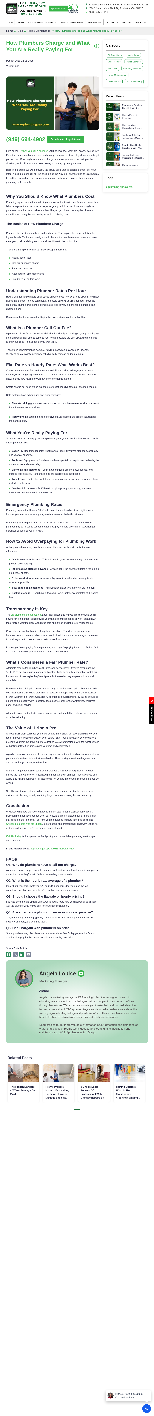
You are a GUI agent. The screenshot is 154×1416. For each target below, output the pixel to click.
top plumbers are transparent (26, 614)
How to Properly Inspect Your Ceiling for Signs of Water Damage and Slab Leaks (57, 1092)
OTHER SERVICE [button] (111, 22)
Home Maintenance (39, 30)
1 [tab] (77, 1109)
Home (9, 30)
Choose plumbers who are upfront (24, 824)
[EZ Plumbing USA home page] (11, 8)
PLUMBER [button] (62, 22)
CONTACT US (140, 22)
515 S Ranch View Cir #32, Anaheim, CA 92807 (116, 8)
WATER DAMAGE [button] (35, 22)
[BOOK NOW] (151, 723)
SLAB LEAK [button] (50, 22)
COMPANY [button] (20, 22)
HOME (10, 22)
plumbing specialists (120, 186)
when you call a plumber (35, 151)
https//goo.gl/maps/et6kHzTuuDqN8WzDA (53, 848)
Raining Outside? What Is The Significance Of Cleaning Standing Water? (127, 1092)
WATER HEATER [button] (76, 22)
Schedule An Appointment (66, 139)
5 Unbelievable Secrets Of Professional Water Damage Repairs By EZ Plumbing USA (92, 1092)
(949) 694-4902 (32, 13)
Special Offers (58, 8)
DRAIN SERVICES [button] (94, 22)
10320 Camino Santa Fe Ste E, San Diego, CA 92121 (118, 4)
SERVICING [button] (126, 22)
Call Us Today (13, 836)
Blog (20, 30)
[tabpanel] (23, 1083)
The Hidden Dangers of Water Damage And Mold (23, 1090)
